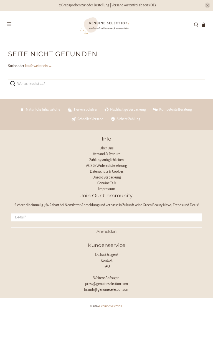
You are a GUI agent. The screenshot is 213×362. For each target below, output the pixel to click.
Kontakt (106, 260)
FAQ (106, 266)
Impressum (106, 189)
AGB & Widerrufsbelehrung (106, 166)
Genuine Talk (106, 183)
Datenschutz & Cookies (106, 172)
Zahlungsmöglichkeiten (106, 160)
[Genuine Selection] (106, 25)
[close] (207, 5)
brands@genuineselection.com (106, 290)
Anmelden (106, 231)
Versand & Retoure (106, 154)
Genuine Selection (110, 306)
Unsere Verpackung (106, 177)
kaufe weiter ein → (38, 66)
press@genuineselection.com (106, 284)
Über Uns (106, 148)
